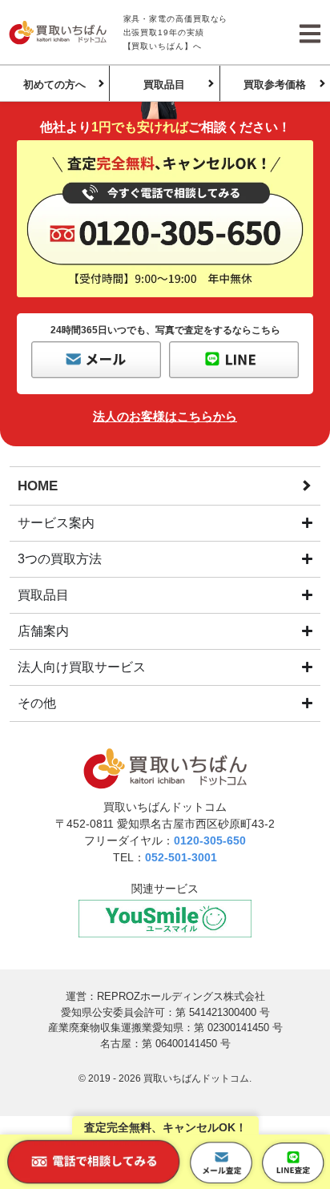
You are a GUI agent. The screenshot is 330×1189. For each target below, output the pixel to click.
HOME (38, 486)
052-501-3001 (181, 857)
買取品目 (164, 85)
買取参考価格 (274, 85)
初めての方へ (54, 85)
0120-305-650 (210, 840)
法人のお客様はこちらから (165, 416)
